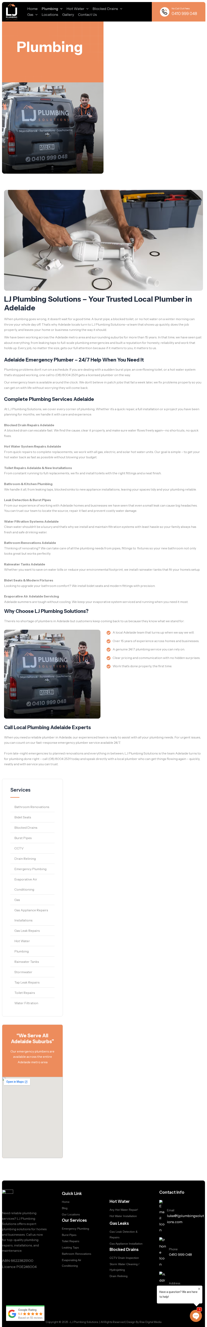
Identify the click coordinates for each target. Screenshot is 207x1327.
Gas (30, 14)
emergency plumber (73, 742)
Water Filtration (26, 1003)
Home (32, 8)
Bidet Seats (22, 817)
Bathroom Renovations (31, 807)
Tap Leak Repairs (27, 982)
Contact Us (87, 14)
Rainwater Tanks (26, 962)
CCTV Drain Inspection (124, 1257)
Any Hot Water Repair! (124, 1209)
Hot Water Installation (123, 1216)
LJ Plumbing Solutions (108, 324)
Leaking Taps (70, 1247)
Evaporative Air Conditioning (25, 884)
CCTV (19, 848)
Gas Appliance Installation (126, 1243)
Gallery (68, 14)
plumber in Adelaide (57, 737)
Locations (50, 14)
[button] (60, 9)
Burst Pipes (23, 838)
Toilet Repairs (24, 993)
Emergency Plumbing (30, 869)
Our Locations (71, 1214)
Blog (65, 1208)
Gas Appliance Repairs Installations (31, 915)
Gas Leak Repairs (27, 931)
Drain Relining (25, 859)
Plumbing (50, 8)
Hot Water (75, 8)
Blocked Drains (105, 8)
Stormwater (23, 972)
